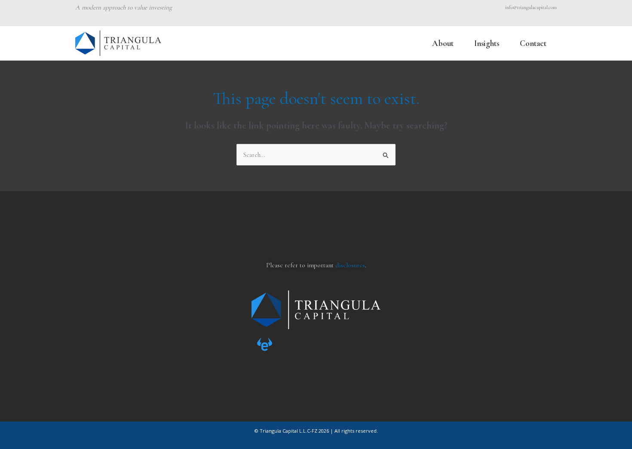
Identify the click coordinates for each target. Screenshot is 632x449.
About (443, 43)
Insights (486, 43)
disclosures (350, 265)
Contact (533, 43)
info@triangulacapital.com (531, 7)
